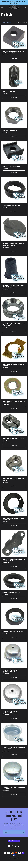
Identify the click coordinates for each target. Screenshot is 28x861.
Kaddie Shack (16, 857)
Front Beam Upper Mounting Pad (11, 166)
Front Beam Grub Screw (9, 91)
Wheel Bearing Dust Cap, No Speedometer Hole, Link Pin (14, 787)
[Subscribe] (23, 832)
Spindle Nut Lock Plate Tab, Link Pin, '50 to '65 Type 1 (13, 364)
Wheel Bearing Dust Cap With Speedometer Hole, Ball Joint (10, 671)
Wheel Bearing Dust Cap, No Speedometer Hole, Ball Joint (14, 748)
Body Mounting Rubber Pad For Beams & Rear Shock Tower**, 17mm (13, 52)
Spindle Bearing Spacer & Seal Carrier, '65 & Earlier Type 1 (14, 324)
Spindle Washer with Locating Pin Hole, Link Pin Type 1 (13, 518)
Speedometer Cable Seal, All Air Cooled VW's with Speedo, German (13, 286)
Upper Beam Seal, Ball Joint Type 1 (12, 592)
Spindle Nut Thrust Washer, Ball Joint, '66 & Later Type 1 (14, 402)
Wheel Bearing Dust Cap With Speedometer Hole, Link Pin (10, 711)
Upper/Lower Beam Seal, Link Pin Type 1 (13, 631)
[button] (2, 7)
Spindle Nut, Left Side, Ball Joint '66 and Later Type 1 (13, 439)
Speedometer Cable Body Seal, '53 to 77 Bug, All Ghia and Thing (13, 244)
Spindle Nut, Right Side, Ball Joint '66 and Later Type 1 (14, 479)
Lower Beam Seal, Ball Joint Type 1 (12, 205)
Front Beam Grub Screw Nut (10, 130)
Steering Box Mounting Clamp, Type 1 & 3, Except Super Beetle (14, 559)
